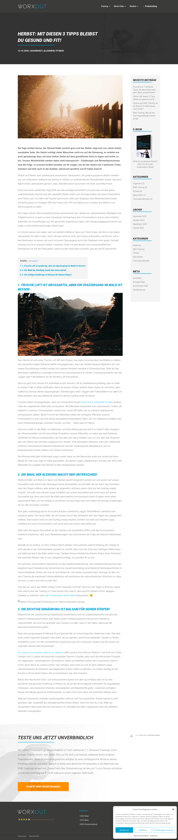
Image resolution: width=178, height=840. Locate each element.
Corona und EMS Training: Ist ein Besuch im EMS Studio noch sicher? (145, 106)
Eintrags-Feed (139, 282)
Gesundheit (36, 51)
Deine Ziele (119, 6)
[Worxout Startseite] (33, 6)
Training (104, 6)
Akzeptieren (124, 830)
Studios (133, 6)
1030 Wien (84, 816)
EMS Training (138, 187)
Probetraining (151, 6)
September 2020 (140, 224)
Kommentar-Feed (140, 286)
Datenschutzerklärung (141, 835)
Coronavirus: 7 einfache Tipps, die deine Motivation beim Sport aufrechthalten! (144, 90)
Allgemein (49, 51)
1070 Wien (84, 820)
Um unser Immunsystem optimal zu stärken (40, 652)
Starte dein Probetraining (43, 786)
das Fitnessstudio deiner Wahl (60, 595)
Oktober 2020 (138, 220)
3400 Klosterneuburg (88, 824)
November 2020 (140, 216)
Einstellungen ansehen (163, 830)
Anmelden (137, 278)
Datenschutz (34, 836)
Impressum (154, 835)
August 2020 (138, 228)
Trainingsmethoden (141, 199)
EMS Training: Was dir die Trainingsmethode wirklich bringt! (144, 116)
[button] (173, 809)
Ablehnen (143, 830)
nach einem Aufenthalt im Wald (97, 402)
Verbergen (33, 261)
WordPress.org (139, 290)
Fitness (60, 51)
